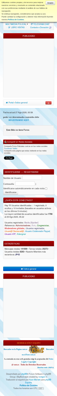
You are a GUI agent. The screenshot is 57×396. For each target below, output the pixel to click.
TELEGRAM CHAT (41, 24)
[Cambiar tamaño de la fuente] (48, 102)
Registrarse (31, 171)
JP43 (17, 255)
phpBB (24, 373)
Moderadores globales (15, 228)
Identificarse (12, 171)
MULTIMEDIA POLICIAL (16, 24)
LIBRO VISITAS (18, 27)
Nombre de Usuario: (12, 178)
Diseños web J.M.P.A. (45, 367)
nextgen (41, 376)
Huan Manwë (34, 379)
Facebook (8, 148)
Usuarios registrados (35, 228)
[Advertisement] (28, 67)
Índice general (21, 102)
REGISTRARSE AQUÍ (14, 120)
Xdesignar (21, 234)
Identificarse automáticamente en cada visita (24, 188)
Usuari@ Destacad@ (14, 231)
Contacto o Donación (39, 27)
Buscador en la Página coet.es (15, 349)
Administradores (23, 225)
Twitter (14, 148)
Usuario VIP (10, 234)
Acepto (50, 3)
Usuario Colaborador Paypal (37, 231)
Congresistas (43, 225)
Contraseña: (8, 184)
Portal (11, 102)
